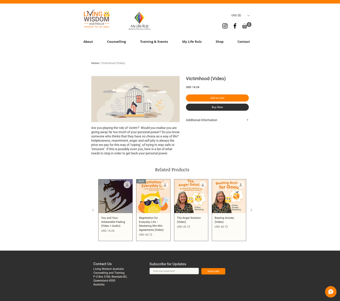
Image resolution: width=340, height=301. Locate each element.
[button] (240, 15)
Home (95, 63)
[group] (172, 210)
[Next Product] (251, 210)
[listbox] (240, 15)
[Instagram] (225, 25)
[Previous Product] (93, 210)
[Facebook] (234, 25)
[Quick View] (115, 196)
